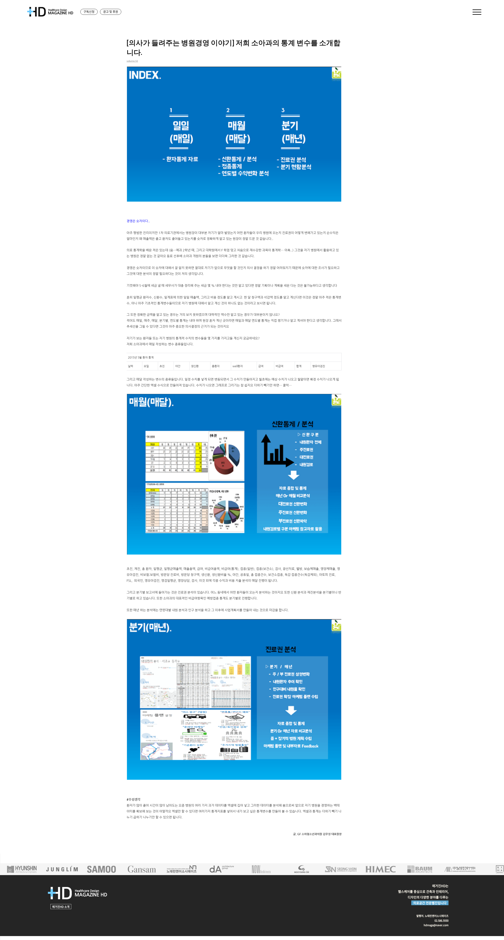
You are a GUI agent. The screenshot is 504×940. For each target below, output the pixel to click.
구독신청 (88, 11)
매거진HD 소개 (60, 907)
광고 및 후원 (110, 11)
